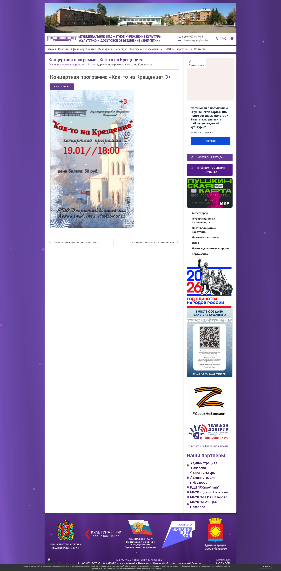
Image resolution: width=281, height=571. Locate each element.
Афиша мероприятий (83, 49)
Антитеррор (200, 213)
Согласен (265, 567)
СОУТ (196, 243)
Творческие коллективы (144, 49)
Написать (210, 140)
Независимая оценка (205, 237)
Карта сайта (200, 254)
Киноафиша (105, 49)
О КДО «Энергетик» (177, 49)
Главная (51, 49)
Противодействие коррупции (204, 229)
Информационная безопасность (203, 220)
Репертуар (121, 49)
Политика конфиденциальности (207, 446)
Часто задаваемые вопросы (210, 248)
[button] (62, 86)
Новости (63, 49)
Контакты (200, 49)
